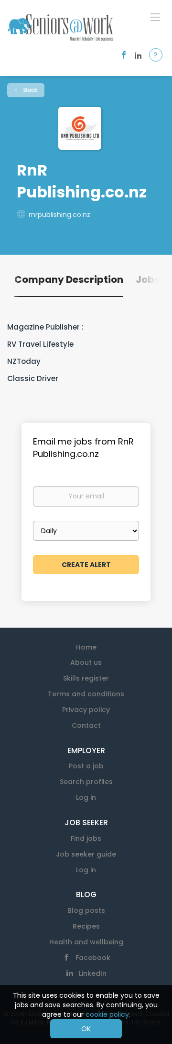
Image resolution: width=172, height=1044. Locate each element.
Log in (86, 797)
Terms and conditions (86, 694)
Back (29, 90)
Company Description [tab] (68, 279)
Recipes (86, 926)
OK (86, 1029)
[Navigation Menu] (155, 17)
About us (86, 662)
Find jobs (86, 838)
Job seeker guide (86, 854)
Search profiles (86, 781)
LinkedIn (93, 973)
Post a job (86, 766)
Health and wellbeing (86, 942)
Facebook (92, 957)
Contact (86, 725)
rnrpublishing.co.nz (59, 214)
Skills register (86, 678)
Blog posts (86, 910)
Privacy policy (86, 709)
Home (86, 647)
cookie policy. (108, 1014)
